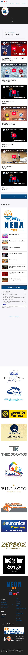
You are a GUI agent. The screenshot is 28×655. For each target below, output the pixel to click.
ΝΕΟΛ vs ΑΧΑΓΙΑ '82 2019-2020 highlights (9, 80)
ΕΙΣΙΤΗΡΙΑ (18, 3)
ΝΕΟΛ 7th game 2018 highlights (7, 145)
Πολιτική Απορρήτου (18, 650)
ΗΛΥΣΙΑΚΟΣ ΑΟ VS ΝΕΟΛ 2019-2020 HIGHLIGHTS (8, 124)
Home (6, 32)
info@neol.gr (16, 590)
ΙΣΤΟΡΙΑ (3, 617)
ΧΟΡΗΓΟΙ (24, 3)
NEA (17, 598)
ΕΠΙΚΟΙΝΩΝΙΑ (19, 620)
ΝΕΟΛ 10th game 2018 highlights (8, 102)
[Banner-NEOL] (14, 220)
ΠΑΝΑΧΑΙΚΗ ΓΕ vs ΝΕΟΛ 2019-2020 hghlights (13, 59)
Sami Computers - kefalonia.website (13, 651)
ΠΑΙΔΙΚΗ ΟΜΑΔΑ (4, 607)
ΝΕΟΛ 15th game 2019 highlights (8, 167)
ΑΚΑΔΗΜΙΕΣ (18, 618)
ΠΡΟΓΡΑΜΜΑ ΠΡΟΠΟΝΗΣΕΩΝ (7, 3)
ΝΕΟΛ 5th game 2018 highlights (7, 188)
